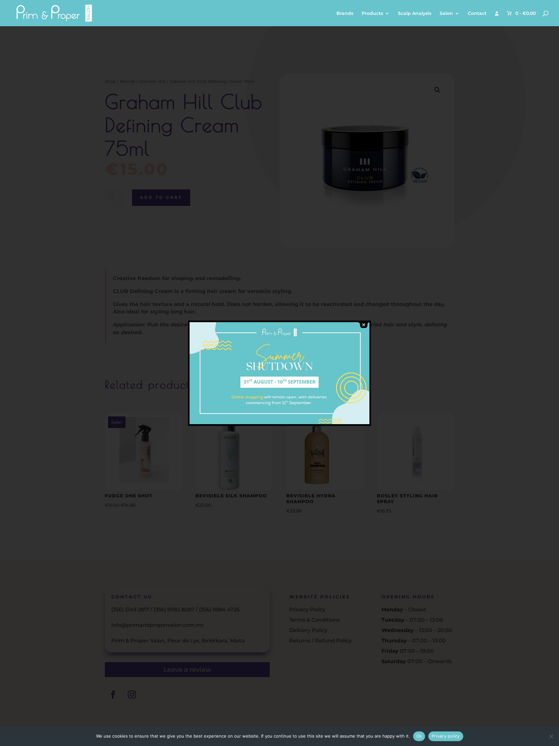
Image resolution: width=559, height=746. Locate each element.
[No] (551, 736)
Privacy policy (446, 736)
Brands (344, 13)
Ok (419, 736)
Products (372, 13)
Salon (446, 13)
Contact (477, 13)
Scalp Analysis (414, 13)
